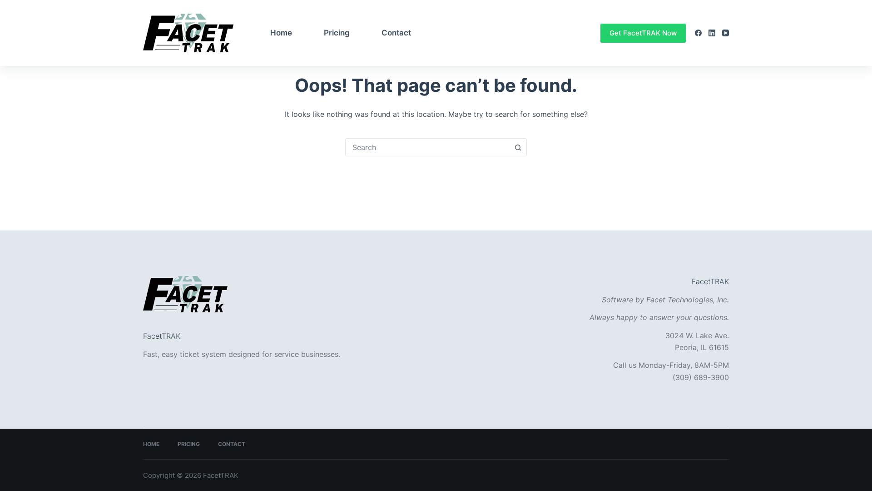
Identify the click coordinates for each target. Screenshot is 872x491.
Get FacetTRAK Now (643, 33)
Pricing (337, 32)
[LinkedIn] (711, 33)
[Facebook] (698, 33)
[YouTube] (725, 33)
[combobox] (427, 147)
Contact (396, 32)
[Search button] (517, 147)
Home (281, 32)
